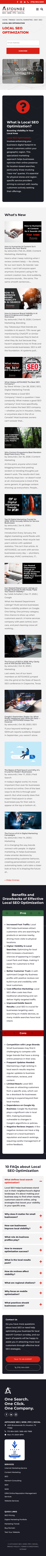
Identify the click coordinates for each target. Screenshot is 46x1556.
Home (4, 20)
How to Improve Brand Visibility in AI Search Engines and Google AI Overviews (21, 315)
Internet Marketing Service (16, 1468)
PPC (29, 1544)
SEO (40, 20)
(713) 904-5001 (23, 1367)
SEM (36, 20)
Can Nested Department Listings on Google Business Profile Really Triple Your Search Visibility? (21, 590)
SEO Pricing (10, 1515)
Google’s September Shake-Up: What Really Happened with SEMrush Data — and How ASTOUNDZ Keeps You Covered (22, 719)
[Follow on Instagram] (21, 2)
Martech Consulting (13, 1481)
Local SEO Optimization (19, 138)
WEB (25, 1544)
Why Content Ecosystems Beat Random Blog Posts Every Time (23, 453)
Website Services (12, 1501)
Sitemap (23, 1549)
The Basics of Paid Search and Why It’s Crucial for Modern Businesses (22, 771)
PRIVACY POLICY (13, 1546)
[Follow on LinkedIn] (24, 2)
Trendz (12, 20)
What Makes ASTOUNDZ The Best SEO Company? (22, 383)
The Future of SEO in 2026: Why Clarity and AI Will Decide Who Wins (22, 662)
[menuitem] (37, 9)
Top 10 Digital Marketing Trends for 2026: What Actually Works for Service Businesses (22, 521)
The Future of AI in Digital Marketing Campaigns (21, 834)
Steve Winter (14, 386)
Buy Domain (10, 1528)
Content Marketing (13, 1472)
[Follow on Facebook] (17, 2)
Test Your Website (12, 1532)
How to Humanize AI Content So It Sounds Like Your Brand (20, 247)
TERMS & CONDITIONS (29, 1546)
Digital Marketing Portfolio (16, 1519)
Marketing (21, 254)
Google (8, 597)
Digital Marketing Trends (17, 390)
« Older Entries (12, 880)
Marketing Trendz (12, 1524)
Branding (20, 323)
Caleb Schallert (15, 594)
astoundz (12, 251)
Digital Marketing (24, 20)
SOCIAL (35, 1544)
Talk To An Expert (23, 1359)
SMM (7, 1489)
